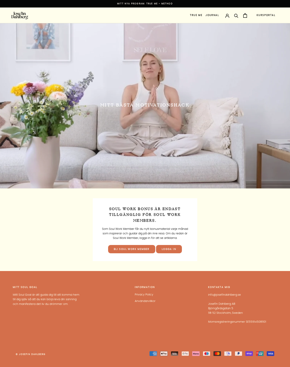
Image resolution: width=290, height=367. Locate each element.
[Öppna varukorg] (245, 15)
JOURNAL (212, 15)
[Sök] (236, 15)
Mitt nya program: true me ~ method (145, 4)
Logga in (169, 249)
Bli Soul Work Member (132, 249)
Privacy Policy (144, 294)
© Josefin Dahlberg (31, 354)
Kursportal (266, 15)
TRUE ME (196, 15)
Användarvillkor (145, 301)
